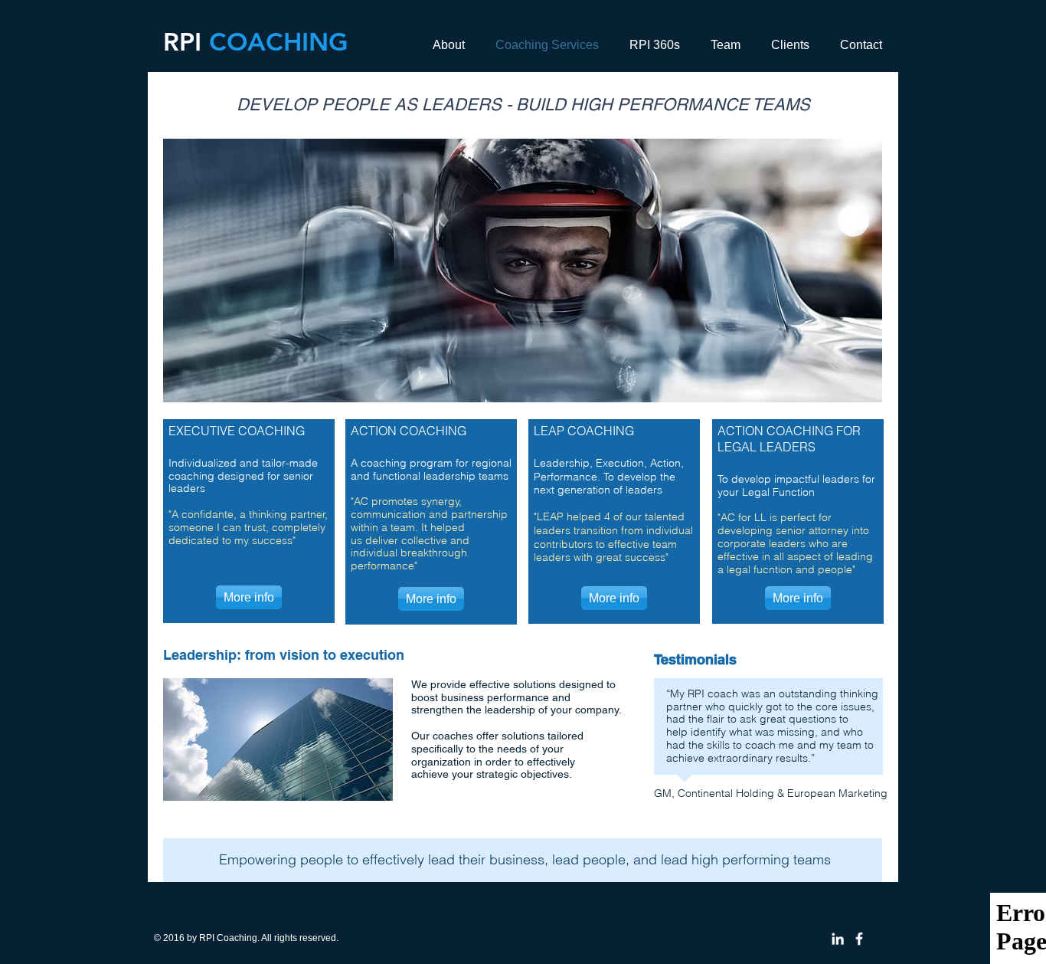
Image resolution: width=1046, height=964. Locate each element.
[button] (522, 270)
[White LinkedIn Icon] (837, 938)
